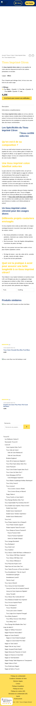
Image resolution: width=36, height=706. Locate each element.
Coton (12, 55)
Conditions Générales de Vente (18, 678)
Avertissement (18, 698)
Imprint (18, 696)
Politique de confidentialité (18, 676)
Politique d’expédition (18, 686)
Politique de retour (18, 688)
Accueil (4, 55)
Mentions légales (18, 681)
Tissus (8, 55)
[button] (30, 3)
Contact (18, 683)
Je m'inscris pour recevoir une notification (16, 98)
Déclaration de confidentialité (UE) (18, 693)
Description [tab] (5, 106)
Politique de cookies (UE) (18, 691)
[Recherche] (26, 427)
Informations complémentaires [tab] (11, 110)
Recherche (7, 423)
